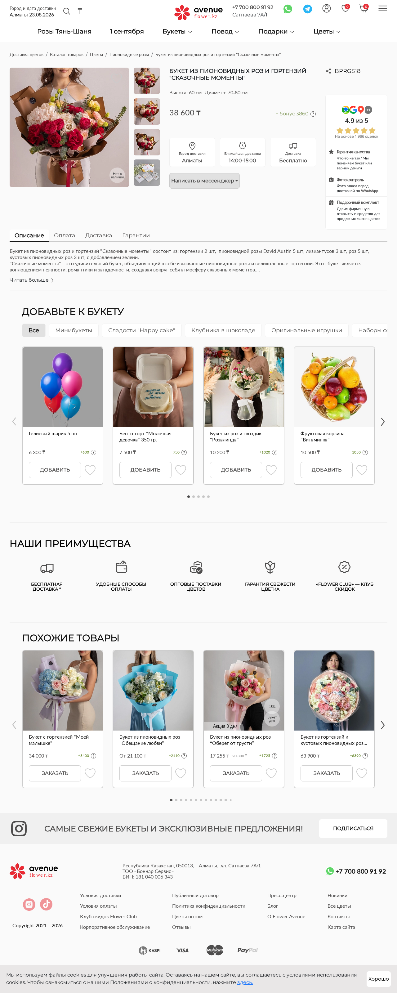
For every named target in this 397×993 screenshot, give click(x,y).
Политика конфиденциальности (208, 906)
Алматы (32, 14)
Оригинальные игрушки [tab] (306, 330)
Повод (223, 31)
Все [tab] (34, 330)
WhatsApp (369, 190)
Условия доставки (100, 895)
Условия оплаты (98, 906)
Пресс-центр (282, 895)
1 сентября (127, 31)
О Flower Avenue (286, 916)
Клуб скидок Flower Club (108, 916)
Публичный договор (195, 895)
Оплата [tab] (64, 235)
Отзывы (181, 927)
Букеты (175, 31)
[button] (188, 496)
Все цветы (339, 906)
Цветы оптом (187, 916)
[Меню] (382, 8)
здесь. (245, 982)
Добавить (55, 470)
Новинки (337, 895)
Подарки (273, 31)
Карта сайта (341, 927)
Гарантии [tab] (136, 235)
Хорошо (378, 979)
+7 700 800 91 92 (252, 7)
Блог (272, 906)
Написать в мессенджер (202, 181)
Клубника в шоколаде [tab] (223, 330)
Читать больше (30, 280)
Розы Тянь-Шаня (64, 31)
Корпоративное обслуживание (115, 927)
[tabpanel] (198, 269)
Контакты (339, 916)
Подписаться (353, 828)
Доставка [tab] (98, 235)
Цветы (325, 31)
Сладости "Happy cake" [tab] (141, 330)
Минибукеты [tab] (73, 330)
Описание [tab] (29, 235)
